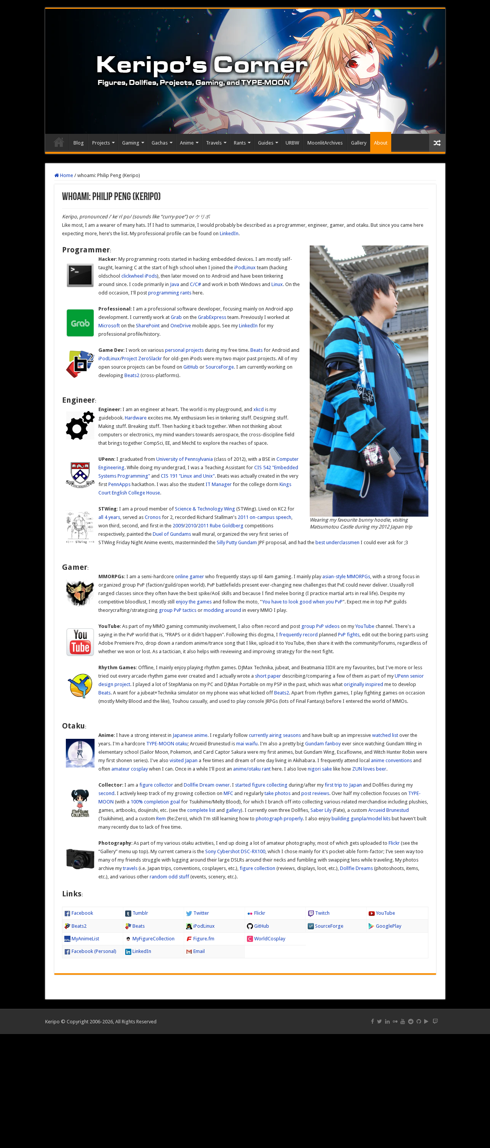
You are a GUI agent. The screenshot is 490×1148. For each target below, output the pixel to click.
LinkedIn (229, 233)
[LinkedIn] (387, 1021)
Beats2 (131, 375)
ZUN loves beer (369, 769)
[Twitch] (435, 1021)
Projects (101, 143)
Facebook (81, 913)
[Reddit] (410, 1021)
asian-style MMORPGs (346, 576)
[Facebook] (372, 1021)
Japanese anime (190, 735)
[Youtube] (403, 1021)
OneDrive (180, 325)
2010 (190, 525)
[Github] (419, 1021)
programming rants (169, 293)
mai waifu (247, 743)
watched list (385, 735)
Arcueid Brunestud (388, 810)
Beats (256, 350)
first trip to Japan (343, 785)
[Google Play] (426, 1021)
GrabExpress (212, 317)
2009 (178, 525)
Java (174, 284)
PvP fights (348, 634)
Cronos (153, 517)
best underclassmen (337, 542)
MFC (228, 793)
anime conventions (391, 760)
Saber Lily (321, 810)
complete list (201, 810)
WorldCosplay (269, 938)
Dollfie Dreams (356, 868)
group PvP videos (320, 626)
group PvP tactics (177, 610)
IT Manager (219, 484)
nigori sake (320, 769)
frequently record (298, 634)
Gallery (358, 143)
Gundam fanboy (323, 743)
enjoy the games (194, 602)
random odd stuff (169, 877)
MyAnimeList (84, 938)
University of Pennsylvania (184, 459)
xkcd (258, 409)
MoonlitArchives (325, 143)
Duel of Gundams (172, 534)
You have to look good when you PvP (302, 602)
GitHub (190, 367)
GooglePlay (388, 926)
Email (198, 951)
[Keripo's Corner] (245, 71)
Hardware (136, 418)
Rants (240, 143)
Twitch (322, 913)
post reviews (315, 793)
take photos (278, 793)
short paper (268, 676)
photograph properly (279, 818)
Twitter (200, 913)
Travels (214, 143)
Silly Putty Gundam (237, 542)
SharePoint (148, 325)
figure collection (257, 868)
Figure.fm (203, 938)
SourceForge (220, 367)
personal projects (184, 350)
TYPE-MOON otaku (167, 743)
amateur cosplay (129, 769)
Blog (79, 143)
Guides (265, 143)
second (106, 793)
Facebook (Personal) (93, 951)
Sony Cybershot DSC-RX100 (235, 851)
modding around (222, 610)
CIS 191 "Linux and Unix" (188, 476)
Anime (187, 143)
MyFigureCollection (153, 938)
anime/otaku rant (252, 769)
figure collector (156, 785)
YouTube (364, 626)
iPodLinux (245, 267)
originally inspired (363, 684)
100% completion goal (155, 802)
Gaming (130, 143)
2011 (203, 525)
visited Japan (184, 760)
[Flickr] (395, 1021)
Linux (277, 284)
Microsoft (109, 325)
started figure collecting (261, 785)
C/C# (195, 284)
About (380, 143)
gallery (233, 810)
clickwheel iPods (139, 276)
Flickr (394, 843)
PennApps (119, 484)
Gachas (160, 143)
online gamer (189, 576)
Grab (176, 317)
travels (130, 868)
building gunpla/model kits (361, 818)
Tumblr (139, 913)
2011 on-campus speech (264, 517)
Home (59, 142)
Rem (161, 818)
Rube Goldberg (226, 525)
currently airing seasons (275, 735)
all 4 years (109, 517)
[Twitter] (379, 1021)
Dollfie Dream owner (207, 785)
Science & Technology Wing (205, 509)
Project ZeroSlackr (142, 358)
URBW (292, 143)
